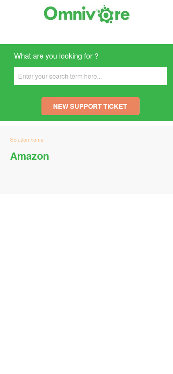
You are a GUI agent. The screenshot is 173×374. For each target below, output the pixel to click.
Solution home (26, 139)
